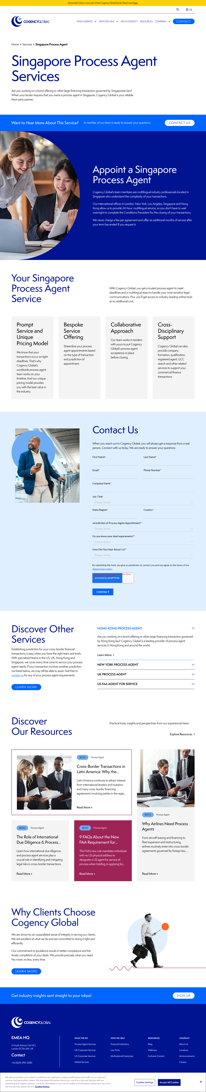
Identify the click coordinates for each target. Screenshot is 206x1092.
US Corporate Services (85, 1056)
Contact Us (180, 123)
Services (27, 44)
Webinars (152, 1050)
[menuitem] (189, 9)
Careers (183, 1062)
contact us (17, 675)
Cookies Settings (144, 1082)
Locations (183, 1050)
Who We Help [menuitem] (106, 21)
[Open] (178, 9)
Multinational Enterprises (122, 1056)
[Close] (200, 1081)
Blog (150, 1044)
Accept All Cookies (169, 1082)
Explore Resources (181, 734)
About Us (183, 1044)
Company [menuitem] (160, 21)
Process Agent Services (85, 1044)
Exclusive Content (156, 1056)
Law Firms (115, 1050)
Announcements (187, 1056)
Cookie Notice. (42, 1086)
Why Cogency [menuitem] (129, 21)
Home (15, 44)
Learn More (26, 687)
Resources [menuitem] (146, 21)
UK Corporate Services (85, 1050)
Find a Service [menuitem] (85, 21)
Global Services (82, 1062)
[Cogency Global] (30, 21)
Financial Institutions (120, 1044)
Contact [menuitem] (183, 21)
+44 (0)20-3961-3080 (21, 1062)
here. (135, 3)
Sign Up (184, 996)
